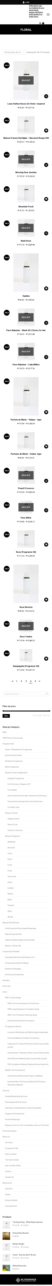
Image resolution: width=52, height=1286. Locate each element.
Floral (10, 859)
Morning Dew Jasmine (26, 172)
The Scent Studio (12, 1160)
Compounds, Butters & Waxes (17, 963)
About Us (6, 1137)
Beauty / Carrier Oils (13, 946)
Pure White (26, 518)
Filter (6, 716)
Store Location (11, 1154)
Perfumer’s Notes (10, 1131)
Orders (7, 1194)
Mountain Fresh (26, 206)
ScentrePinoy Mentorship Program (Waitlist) (25, 1076)
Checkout (9, 1189)
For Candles (12, 790)
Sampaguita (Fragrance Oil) (26, 666)
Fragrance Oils (8, 744)
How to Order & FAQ (13, 1166)
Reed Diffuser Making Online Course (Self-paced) (27, 1059)
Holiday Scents (13, 819)
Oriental (11, 905)
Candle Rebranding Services (16, 1096)
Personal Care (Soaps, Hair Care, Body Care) (25, 801)
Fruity (10, 871)
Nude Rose (26, 241)
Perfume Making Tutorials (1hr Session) (23, 1038)
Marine (10, 894)
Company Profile (11, 1148)
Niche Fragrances (12, 767)
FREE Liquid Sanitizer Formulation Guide (23, 1009)
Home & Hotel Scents (13, 755)
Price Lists (7, 986)
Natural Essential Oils (13, 934)
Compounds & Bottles (11, 951)
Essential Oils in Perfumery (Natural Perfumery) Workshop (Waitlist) (26, 1083)
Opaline (26, 296)
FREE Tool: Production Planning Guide (22, 1015)
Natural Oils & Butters (11, 923)
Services (6, 1091)
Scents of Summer (15, 830)
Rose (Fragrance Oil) (26, 552)
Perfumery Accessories (14, 975)
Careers (8, 1171)
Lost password (11, 1206)
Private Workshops (12, 1119)
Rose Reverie (26, 607)
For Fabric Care (13, 807)
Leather (11, 888)
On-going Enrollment (13, 1026)
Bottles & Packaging (13, 969)
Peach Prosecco (26, 488)
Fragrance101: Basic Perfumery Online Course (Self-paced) (28, 1045)
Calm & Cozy (13, 825)
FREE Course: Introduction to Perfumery (23, 1003)
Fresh (10, 865)
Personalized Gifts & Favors (16, 1102)
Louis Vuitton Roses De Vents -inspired (26, 104)
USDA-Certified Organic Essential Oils (20, 940)
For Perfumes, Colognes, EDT (19, 784)
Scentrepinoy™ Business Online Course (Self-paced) (28, 1053)
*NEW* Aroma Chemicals (13, 738)
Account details (11, 1200)
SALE (5, 732)
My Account (7, 1183)
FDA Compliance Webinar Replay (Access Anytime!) (28, 1064)
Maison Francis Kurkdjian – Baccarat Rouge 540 (26, 138)
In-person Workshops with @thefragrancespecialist (28, 1032)
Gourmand (12, 876)
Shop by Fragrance (12, 836)
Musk (10, 900)
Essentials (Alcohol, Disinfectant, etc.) (20, 957)
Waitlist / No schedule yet (15, 1070)
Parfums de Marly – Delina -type (26, 454)
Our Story (9, 1143)
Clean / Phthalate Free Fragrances (18, 750)
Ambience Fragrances (14, 761)
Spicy (10, 911)
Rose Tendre (26, 636)
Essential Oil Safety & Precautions (21, 1021)
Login (27, 2)
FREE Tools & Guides (13, 998)
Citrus (10, 853)
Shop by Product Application (16, 773)
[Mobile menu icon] (48, 14)
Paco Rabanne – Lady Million (26, 364)
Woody (10, 917)
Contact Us (9, 1177)
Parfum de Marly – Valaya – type (26, 419)
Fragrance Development (14, 1114)
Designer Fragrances (16, 778)
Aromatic (11, 848)
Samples (6, 980)
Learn (5, 992)
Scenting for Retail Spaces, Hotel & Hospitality (23, 1108)
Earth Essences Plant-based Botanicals (20, 928)
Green (10, 882)
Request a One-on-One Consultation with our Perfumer (27, 1125)
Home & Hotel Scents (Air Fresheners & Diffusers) (27, 796)
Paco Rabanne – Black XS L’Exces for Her (26, 330)
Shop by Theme (11, 813)
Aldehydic (11, 842)
